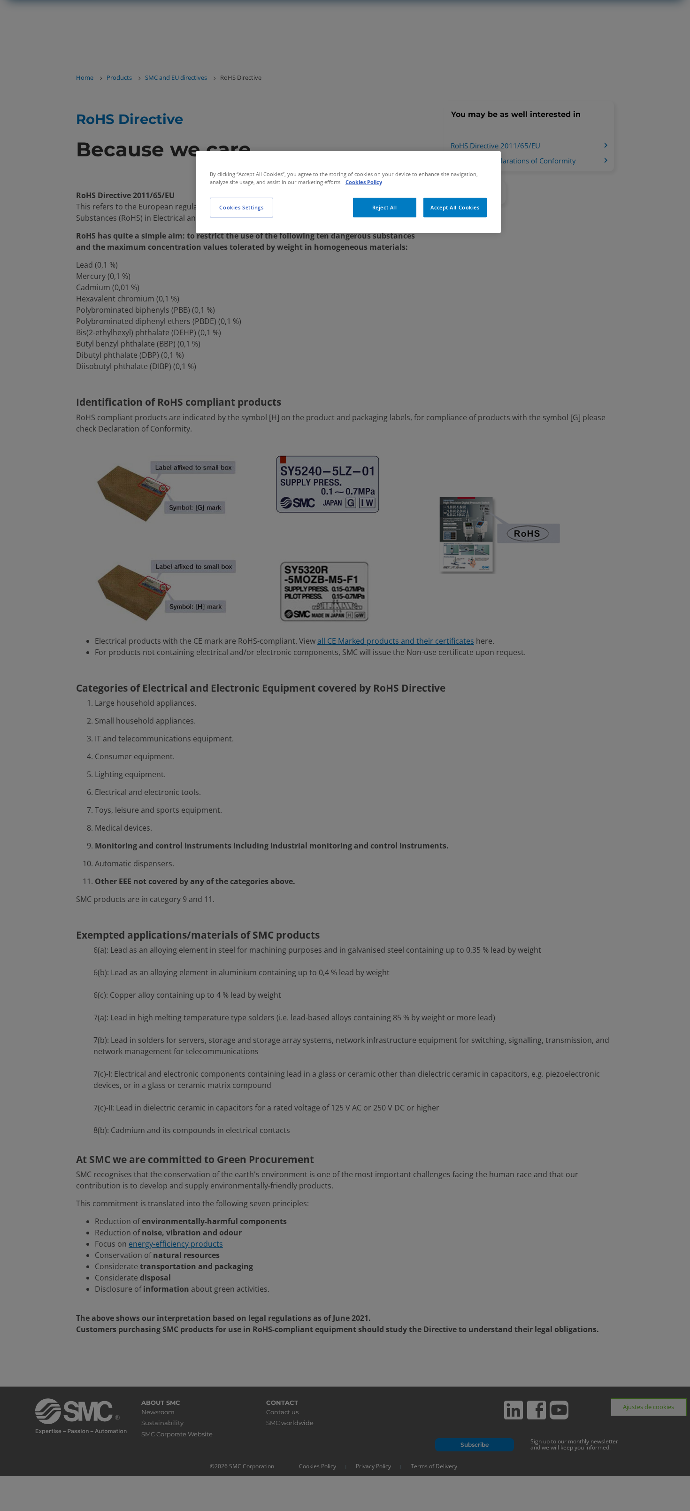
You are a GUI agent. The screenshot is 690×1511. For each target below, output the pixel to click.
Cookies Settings (241, 207)
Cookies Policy (363, 181)
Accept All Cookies (454, 207)
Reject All (384, 207)
